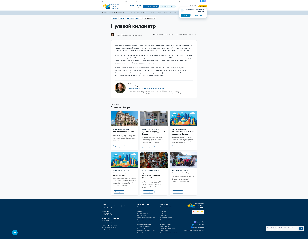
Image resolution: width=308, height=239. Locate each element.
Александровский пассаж (124, 132)
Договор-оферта (141, 228)
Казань (194, 6)
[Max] (205, 1)
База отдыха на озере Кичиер (168, 233)
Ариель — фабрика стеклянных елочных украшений (151, 175)
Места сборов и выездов (144, 224)
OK (301, 228)
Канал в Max (200, 222)
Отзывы (139, 211)
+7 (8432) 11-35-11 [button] (134, 5)
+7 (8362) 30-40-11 (107, 222)
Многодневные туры (166, 217)
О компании (140, 207)
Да (186, 15)
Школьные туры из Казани (167, 228)
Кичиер (166, 12)
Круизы (147, 12)
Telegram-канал (199, 224)
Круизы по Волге (164, 226)
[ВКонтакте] (200, 1)
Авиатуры (119, 12)
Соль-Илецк (163, 215)
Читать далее (119, 147)
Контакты (174, 12)
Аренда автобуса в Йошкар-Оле (146, 217)
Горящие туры (157, 12)
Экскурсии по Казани (166, 224)
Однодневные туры (165, 220)
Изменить (199, 15)
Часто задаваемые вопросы (145, 220)
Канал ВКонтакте (198, 227)
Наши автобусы (141, 215)
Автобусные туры (165, 209)
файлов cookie (280, 229)
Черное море (128, 12)
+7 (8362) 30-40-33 (107, 229)
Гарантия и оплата (142, 213)
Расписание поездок (165, 207)
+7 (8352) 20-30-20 (107, 215)
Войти (204, 6)
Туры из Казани (108, 12)
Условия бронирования (143, 226)
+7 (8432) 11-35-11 (107, 207)
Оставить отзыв (168, 6)
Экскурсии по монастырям (167, 222)
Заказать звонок (152, 6)
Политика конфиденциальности (146, 230)
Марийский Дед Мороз (181, 173)
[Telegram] (203, 1)
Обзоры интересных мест (144, 222)
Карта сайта (140, 233)
